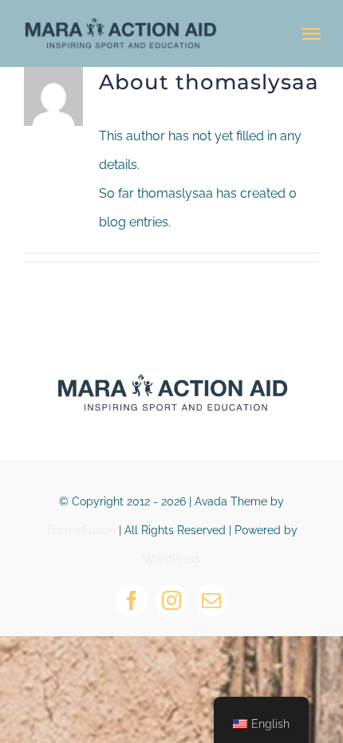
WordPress (171, 558)
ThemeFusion (80, 530)
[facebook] (132, 600)
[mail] (211, 600)
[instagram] (171, 600)
